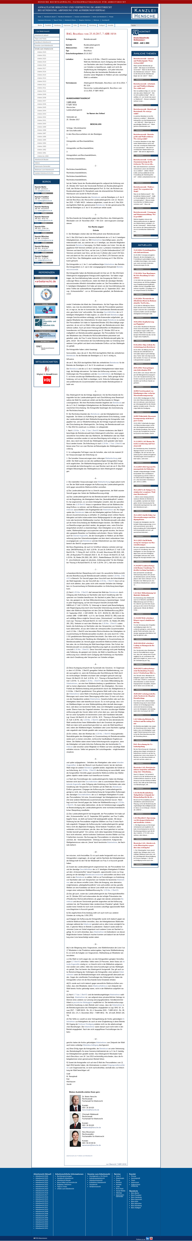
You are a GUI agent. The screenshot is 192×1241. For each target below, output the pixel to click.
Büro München (136, 1203)
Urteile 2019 (41, 62)
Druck (118, 1180)
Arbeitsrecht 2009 (42, 1212)
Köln (75, 25)
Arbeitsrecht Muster (70, 20)
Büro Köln (134, 1201)
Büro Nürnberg (136, 1206)
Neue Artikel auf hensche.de (67, 1182)
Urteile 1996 (41, 137)
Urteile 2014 (41, 78)
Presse (111, 16)
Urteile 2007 (41, 101)
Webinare (96, 20)
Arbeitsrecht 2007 (42, 1216)
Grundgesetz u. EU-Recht (98, 1176)
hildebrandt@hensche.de (91, 1128)
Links (118, 1187)
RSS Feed (119, 1189)
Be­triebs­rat (80, 245)
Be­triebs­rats (96, 197)
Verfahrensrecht (95, 1187)
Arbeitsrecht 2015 (42, 1199)
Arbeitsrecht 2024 (42, 1180)
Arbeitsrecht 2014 (42, 1201)
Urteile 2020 (41, 59)
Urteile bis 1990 (43, 156)
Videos (37, 163)
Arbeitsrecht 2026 (42, 1176)
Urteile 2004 (41, 111)
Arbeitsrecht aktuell (50, 16)
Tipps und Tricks (40, 39)
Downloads (120, 1178)
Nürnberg (92, 25)
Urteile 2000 (41, 124)
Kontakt (118, 1184)
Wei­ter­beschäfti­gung (90, 1045)
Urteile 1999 (41, 127)
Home (39, 16)
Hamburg (57, 25)
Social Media (120, 1191)
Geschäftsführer (110, 312)
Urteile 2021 (41, 55)
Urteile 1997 (41, 133)
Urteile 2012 (41, 85)
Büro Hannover (136, 1199)
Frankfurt (48, 25)
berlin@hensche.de (44, 191)
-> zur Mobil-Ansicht (42, 31)
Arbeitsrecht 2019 (42, 1191)
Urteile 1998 (41, 130)
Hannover (67, 25)
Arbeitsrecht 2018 (42, 1193)
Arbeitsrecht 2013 (42, 1203)
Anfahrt (37, 193)
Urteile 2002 (41, 117)
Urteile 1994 (41, 143)
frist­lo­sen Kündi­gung (86, 1024)
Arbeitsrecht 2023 (42, 1182)
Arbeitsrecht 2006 (42, 1218)
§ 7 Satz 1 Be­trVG (80, 995)
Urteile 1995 (41, 140)
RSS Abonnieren (41, 1238)
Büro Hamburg (136, 1197)
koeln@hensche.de (44, 230)
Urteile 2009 (41, 94)
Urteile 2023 (41, 52)
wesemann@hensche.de (91, 1145)
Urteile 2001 (41, 120)
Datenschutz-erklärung (136, 1185)
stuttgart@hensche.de (45, 260)
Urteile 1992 (41, 150)
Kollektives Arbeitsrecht (97, 1182)
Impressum (135, 1182)
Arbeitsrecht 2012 (42, 1205)
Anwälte (110, 25)
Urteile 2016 (41, 72)
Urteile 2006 (41, 104)
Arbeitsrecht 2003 (42, 1224)
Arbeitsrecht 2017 (42, 1195)
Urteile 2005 (41, 107)
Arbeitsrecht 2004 (42, 1222)
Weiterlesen (139, 79)
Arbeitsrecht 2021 (42, 1187)
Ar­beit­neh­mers (71, 683)
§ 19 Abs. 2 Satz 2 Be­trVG (112, 443)
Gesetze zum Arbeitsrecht (82, 16)
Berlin (40, 25)
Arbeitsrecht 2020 (42, 1189)
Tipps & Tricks (58, 20)
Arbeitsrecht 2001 (42, 1228)
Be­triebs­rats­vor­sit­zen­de (94, 875)
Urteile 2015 (41, 75)
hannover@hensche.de (45, 220)
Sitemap (119, 1193)
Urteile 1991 (41, 153)
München (83, 25)
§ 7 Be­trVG (76, 962)
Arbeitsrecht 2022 (42, 1184)
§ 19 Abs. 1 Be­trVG (88, 770)
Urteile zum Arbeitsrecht (99, 16)
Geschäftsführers (104, 374)
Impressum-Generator (44, 20)
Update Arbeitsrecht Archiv (44, 173)
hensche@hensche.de (90, 1110)
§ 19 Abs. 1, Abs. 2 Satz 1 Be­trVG (85, 430)
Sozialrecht (93, 1184)
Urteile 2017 (41, 68)
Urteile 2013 (41, 81)
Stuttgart (102, 25)
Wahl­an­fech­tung (111, 458)
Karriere (119, 1182)
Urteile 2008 (41, 98)
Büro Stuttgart (136, 1208)
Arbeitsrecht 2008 (42, 1214)
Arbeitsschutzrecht (95, 1180)
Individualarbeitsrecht (97, 1178)
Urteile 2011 (41, 88)
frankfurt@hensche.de (45, 200)
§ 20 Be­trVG (80, 504)
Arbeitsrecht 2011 (42, 1207)
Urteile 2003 (41, 114)
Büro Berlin (135, 1193)
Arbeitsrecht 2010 (42, 1209)
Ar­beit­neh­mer (97, 240)
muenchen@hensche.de (45, 240)
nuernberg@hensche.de (45, 250)
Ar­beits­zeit (87, 924)
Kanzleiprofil (105, 20)
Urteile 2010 (41, 91)
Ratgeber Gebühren (85, 20)
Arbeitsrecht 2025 (42, 1178)
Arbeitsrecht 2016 (42, 1197)
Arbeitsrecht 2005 (42, 1220)
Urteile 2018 (41, 65)
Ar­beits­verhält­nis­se (100, 986)
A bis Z (118, 1176)
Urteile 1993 (41, 146)
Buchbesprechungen (64, 1176)
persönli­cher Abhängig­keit (83, 1002)
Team (133, 1180)
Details (45, 193)
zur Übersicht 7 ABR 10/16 (116, 1164)
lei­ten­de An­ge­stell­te (80, 536)
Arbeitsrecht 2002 (42, 1226)
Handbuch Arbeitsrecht (65, 16)
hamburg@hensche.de (45, 210)
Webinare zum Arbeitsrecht (44, 170)
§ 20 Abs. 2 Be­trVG (107, 581)
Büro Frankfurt (136, 1195)
